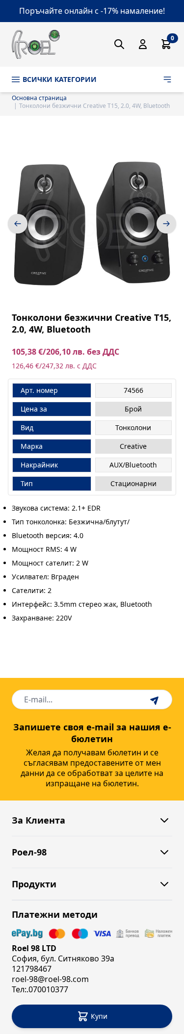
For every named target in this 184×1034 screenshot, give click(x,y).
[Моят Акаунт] (143, 44)
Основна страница (39, 98)
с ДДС (87, 365)
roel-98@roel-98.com (50, 979)
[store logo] (36, 44)
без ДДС (103, 352)
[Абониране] (155, 699)
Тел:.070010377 (40, 989)
